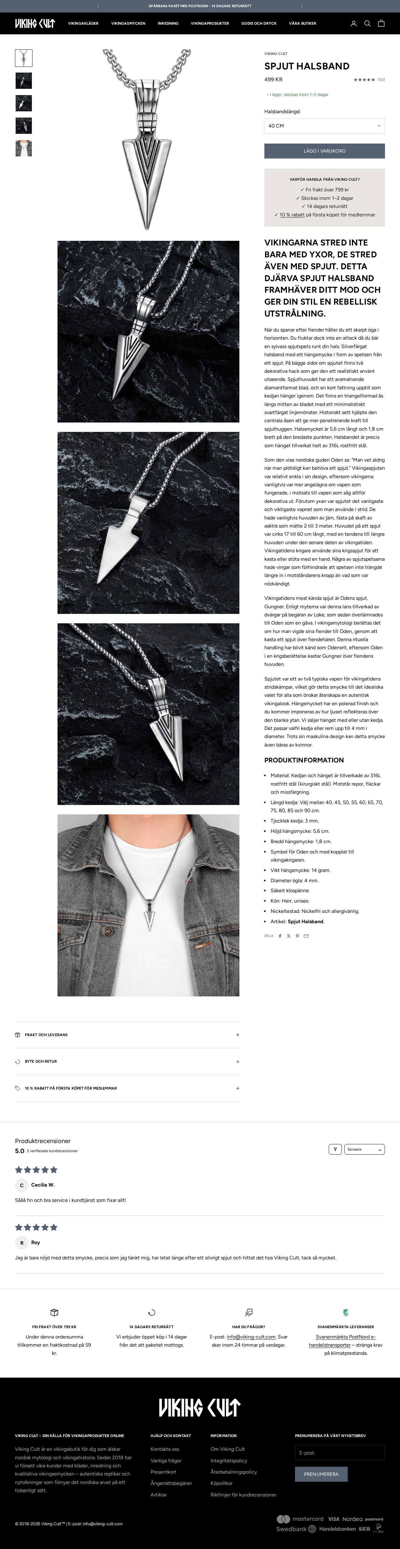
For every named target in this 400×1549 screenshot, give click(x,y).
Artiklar (159, 1495)
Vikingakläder (83, 23)
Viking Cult (276, 54)
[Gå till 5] (23, 148)
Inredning (168, 23)
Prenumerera (321, 1474)
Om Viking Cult (228, 1449)
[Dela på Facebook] (280, 936)
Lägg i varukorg (325, 151)
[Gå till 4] (23, 125)
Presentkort (163, 1472)
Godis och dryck (259, 23)
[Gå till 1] (23, 58)
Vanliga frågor (166, 1461)
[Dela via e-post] (306, 936)
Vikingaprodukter (210, 23)
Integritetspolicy (229, 1461)
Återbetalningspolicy (234, 1472)
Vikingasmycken (128, 23)
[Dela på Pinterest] (297, 936)
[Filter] (335, 1149)
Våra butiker (302, 23)
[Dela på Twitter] (288, 936)
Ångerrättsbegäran (171, 1483)
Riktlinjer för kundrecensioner (243, 1495)
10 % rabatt (292, 215)
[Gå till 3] (23, 103)
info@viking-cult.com (251, 1337)
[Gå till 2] (23, 80)
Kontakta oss (165, 1449)
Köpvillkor (221, 1483)
